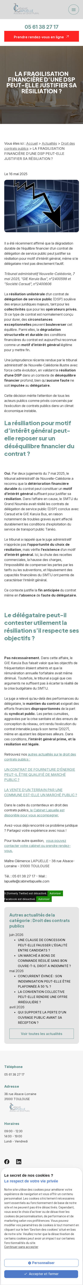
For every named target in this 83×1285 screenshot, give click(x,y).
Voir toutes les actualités (41, 1034)
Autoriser (55, 893)
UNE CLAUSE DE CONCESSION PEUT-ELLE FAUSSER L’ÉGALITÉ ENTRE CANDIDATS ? (42, 945)
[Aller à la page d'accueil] (25, 9)
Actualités (49, 143)
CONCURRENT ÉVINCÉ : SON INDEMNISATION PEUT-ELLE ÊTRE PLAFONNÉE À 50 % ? (44, 981)
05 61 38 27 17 (42, 27)
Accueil (32, 143)
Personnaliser (43, 1263)
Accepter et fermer (43, 1274)
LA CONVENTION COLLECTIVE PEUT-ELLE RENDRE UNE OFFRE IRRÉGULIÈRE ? (42, 997)
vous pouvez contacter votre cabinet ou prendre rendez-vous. (37, 845)
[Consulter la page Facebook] (7, 1161)
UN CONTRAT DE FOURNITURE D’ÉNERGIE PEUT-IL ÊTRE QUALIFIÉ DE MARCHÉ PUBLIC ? (39, 774)
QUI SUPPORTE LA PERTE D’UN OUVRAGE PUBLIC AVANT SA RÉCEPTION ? (42, 1017)
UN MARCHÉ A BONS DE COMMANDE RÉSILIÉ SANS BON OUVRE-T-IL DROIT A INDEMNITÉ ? (44, 961)
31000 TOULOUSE (20, 1096)
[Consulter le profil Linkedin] (19, 1161)
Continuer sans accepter (21, 1247)
